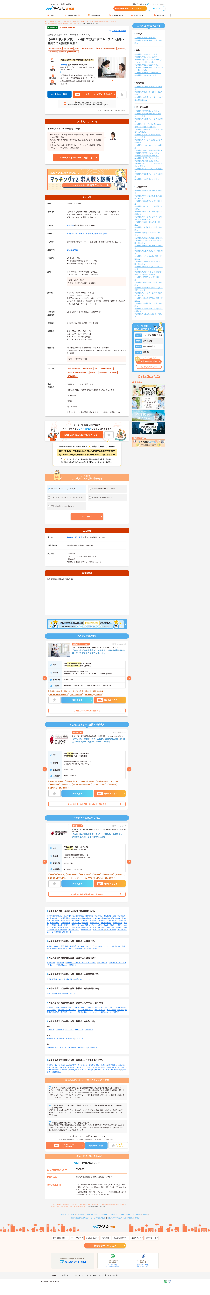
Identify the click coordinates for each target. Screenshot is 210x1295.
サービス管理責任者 (75, 948)
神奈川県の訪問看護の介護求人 (147, 156)
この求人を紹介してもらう (81, 435)
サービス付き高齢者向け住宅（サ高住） (100, 1007)
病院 (48, 993)
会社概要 (65, 1275)
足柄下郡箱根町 (98, 930)
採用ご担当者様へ (59, 1238)
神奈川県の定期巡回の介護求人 (147, 161)
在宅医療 (65, 993)
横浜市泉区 (55, 920)
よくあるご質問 (91, 1238)
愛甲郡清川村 (67, 932)
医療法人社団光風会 (119, 31)
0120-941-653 (90, 1163)
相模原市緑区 (94, 923)
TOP (52, 15)
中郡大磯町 (97, 927)
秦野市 (100, 925)
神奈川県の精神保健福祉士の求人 (148, 73)
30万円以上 (79, 1039)
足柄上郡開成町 (86, 930)
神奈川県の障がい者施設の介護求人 (149, 150)
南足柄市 (61, 927)
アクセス (73, 1275)
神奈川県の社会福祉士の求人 (146, 57)
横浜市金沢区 (54, 918)
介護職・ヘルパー (53, 946)
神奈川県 (63, 65)
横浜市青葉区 (65, 920)
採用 (94, 1275)
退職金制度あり (57, 1072)
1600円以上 (89, 1030)
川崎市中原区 (112, 920)
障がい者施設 (111, 1010)
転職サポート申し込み (105, 1245)
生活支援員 (87, 948)
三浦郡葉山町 (76, 927)
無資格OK (72, 965)
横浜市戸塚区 (76, 918)
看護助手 (73, 946)
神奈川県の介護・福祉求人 (145, 38)
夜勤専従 (50, 1065)
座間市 (54, 927)
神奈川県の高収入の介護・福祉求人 (149, 238)
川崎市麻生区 (76, 923)
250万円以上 (51, 1047)
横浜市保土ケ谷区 (110, 916)
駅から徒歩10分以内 (62, 1065)
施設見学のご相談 (59, 94)
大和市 (112, 925)
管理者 (95, 948)
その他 (72, 993)
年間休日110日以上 (59, 1067)
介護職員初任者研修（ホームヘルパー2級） (81, 963)
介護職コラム (136, 1238)
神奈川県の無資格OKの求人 (145, 75)
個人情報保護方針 (114, 1275)
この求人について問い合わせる (94, 94)
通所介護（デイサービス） (77, 234)
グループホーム (99, 1010)
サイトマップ (76, 1238)
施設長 (145, 1214)
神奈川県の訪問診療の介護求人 (147, 158)
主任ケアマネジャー (98, 946)
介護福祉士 (51, 963)
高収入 (49, 1067)
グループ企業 (101, 1275)
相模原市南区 (117, 923)
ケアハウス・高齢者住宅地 (77, 1012)
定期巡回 (64, 1012)
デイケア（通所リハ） (85, 1010)
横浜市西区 (80, 916)
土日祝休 (71, 1067)
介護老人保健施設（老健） (98, 234)
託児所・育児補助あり (86, 1070)
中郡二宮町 (106, 927)
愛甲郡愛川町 (56, 932)
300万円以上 (61, 1047)
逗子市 (87, 925)
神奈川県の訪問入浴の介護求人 (147, 153)
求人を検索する (117, 15)
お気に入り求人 (139, 15)
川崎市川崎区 (93, 920)
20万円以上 (60, 1039)
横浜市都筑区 (76, 920)
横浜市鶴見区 (57, 916)
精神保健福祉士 (61, 965)
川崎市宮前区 (65, 923)
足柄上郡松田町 (61, 930)
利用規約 (105, 1238)
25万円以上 (70, 1039)
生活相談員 (64, 946)
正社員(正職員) (72, 250)
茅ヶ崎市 (81, 925)
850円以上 (50, 1030)
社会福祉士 (60, 963)
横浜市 (49, 916)
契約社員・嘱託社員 (66, 979)
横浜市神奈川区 (69, 916)
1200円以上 (69, 1030)
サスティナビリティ (84, 1275)
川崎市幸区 (103, 920)
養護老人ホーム (106, 1012)
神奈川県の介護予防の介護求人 (147, 179)
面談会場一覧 (95, 15)
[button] (87, 516)
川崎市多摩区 (54, 923)
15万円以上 (51, 1039)
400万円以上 (82, 1047)
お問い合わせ (151, 1238)
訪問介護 (50, 1007)
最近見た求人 (161, 15)
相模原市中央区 (106, 923)
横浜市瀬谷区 (116, 918)
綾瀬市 (67, 927)
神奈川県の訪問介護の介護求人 (147, 111)
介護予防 (116, 1012)
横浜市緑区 (106, 918)
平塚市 (54, 925)
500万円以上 (92, 1047)
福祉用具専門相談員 (115, 1218)
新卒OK (65, 1070)
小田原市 (73, 925)
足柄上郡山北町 (73, 930)
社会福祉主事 (102, 963)
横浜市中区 (89, 916)
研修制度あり (111, 1067)
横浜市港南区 (86, 918)
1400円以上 (79, 1030)
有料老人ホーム (80, 1007)
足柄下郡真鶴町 (110, 930)
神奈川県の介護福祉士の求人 (146, 54)
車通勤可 (73, 1065)
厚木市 (106, 925)
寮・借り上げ (82, 1065)
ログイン (156, 8)
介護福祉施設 (56, 993)
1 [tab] (112, 80)
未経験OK (104, 1065)
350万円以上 (72, 1047)
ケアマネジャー (101, 1214)
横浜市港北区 (65, 918)
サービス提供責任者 (114, 946)
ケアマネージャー (84, 946)
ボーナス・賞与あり (102, 1070)
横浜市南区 (98, 916)
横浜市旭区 (97, 918)
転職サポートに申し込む (129, 8)
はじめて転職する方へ (149, 367)
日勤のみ (78, 1067)
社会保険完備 (115, 1070)
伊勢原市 (119, 925)
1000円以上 (60, 1030)
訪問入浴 (120, 1010)
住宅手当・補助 (94, 1065)
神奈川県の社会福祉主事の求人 (147, 65)
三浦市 (93, 925)
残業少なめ (73, 1070)
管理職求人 (113, 1065)
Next (129, 678)
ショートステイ (93, 1012)
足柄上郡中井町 (116, 927)
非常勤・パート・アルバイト (84, 979)
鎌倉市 (60, 925)
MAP (62, 72)
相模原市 (85, 923)
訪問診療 (56, 1012)
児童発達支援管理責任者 (58, 948)
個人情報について (120, 1238)
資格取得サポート (99, 1067)
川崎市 (84, 920)
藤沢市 (66, 925)
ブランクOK (87, 1067)
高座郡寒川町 (86, 927)
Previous (45, 678)
